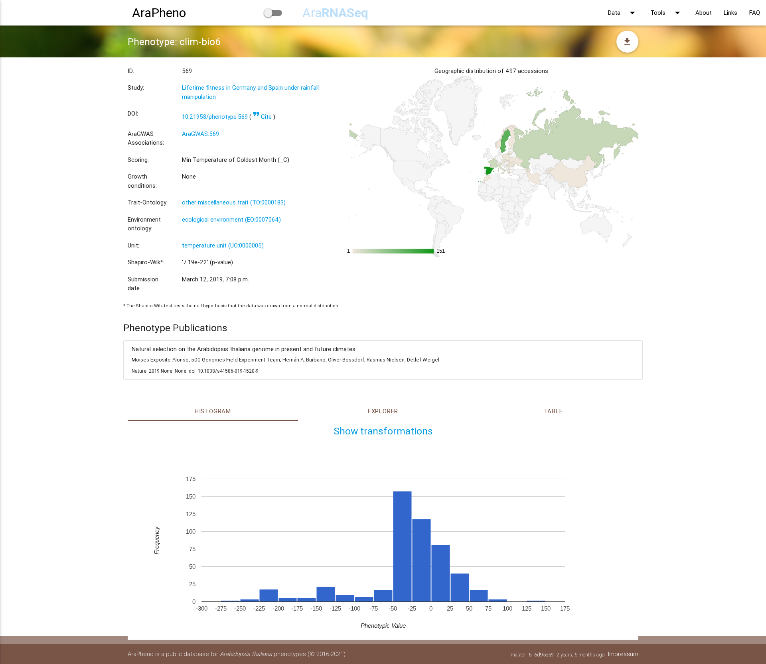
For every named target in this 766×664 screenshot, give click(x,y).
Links (730, 12)
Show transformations (383, 431)
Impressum (623, 654)
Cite (262, 116)
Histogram (213, 411)
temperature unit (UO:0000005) (223, 245)
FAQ (754, 12)
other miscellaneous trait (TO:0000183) (234, 202)
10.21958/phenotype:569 (215, 116)
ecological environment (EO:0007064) (231, 219)
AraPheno (159, 12)
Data (623, 13)
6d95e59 (544, 654)
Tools (666, 13)
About (703, 12)
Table (553, 411)
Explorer (383, 411)
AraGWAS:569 (200, 134)
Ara (335, 12)
